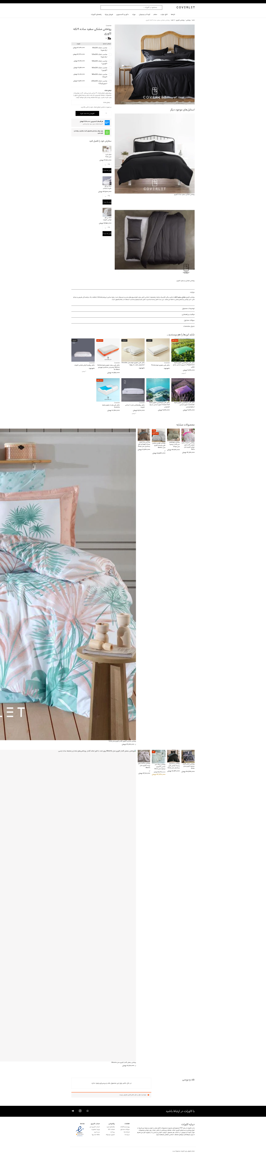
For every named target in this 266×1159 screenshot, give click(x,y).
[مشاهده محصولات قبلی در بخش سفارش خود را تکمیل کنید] (78, 141)
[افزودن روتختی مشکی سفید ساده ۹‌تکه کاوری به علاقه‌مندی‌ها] (72, 113)
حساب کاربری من (95, 1127)
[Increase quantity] (102, 113)
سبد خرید (97, 1132)
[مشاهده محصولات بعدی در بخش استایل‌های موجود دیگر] (117, 110)
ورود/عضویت (95, 1129)
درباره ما (127, 1135)
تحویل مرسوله (110, 1135)
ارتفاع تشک (108, 100)
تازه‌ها (173, 14)
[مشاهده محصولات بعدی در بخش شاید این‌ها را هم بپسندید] (73, 335)
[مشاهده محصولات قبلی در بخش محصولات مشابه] (78, 425)
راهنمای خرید (111, 1127)
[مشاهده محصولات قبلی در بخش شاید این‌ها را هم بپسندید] (78, 335)
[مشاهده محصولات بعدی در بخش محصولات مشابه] (73, 425)
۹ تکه (172, 20)
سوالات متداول (125, 1129)
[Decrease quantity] (109, 113)
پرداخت (112, 1132)
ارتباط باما (127, 1132)
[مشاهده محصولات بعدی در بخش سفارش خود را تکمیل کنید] (73, 141)
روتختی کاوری (180, 20)
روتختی (188, 20)
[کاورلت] (186, 7)
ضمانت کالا (111, 1129)
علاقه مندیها (96, 1135)
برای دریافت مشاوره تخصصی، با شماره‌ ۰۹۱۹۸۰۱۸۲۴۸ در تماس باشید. (131, 2)
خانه (193, 20)
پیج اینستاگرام (125, 1127)
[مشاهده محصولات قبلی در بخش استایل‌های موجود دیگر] (121, 110)
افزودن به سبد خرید (87, 113)
